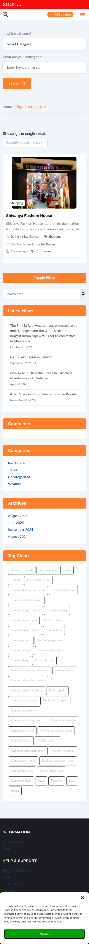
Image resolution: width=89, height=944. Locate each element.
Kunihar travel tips (22, 771)
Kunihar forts (54, 630)
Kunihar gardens (21, 640)
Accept (44, 933)
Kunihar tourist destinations (28, 750)
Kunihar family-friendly (25, 630)
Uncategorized (19, 477)
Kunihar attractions (63, 590)
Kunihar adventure (38, 580)
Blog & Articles (13, 841)
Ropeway (56, 780)
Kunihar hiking (19, 660)
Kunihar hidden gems (51, 650)
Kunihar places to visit (24, 710)
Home (7, 106)
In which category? (17, 33)
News (7, 848)
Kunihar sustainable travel (56, 730)
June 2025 (16, 523)
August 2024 (17, 536)
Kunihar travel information (58, 760)
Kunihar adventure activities (28, 590)
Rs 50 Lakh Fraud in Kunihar (31, 357)
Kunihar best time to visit (26, 600)
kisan (68, 570)
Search (14, 83)
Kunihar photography (24, 700)
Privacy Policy (13, 884)
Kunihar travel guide (23, 760)
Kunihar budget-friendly (25, 610)
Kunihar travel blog (63, 750)
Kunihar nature (64, 670)
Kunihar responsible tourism (28, 720)
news (41, 780)
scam (72, 780)
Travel (12, 470)
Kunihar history (44, 660)
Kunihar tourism (47, 740)
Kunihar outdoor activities (26, 690)
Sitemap (8, 891)
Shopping (16, 203)
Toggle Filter (44, 278)
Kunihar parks (57, 690)
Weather (14, 484)
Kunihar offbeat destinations (28, 680)
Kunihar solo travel (22, 730)
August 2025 (17, 516)
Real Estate (16, 463)
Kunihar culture (52, 620)
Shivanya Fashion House (29, 216)
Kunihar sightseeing (64, 720)
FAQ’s (7, 877)
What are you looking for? (22, 57)
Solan (27, 244)
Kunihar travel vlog (51, 771)
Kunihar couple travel (24, 620)
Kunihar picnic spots (55, 700)
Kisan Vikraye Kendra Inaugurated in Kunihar (44, 394)
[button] (82, 897)
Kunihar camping (57, 610)
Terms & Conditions (17, 870)
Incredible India (48, 570)
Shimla (15, 791)
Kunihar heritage (21, 650)
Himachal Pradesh (44, 244)
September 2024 (20, 529)
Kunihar (16, 244)
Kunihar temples (21, 740)
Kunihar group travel (49, 640)
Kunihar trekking (21, 780)
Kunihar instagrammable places (30, 670)
